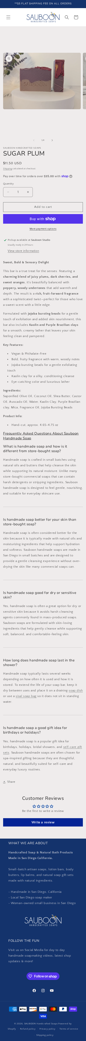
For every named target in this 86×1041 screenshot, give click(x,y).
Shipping (7, 169)
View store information (23, 251)
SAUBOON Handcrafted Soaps (41, 1023)
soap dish (76, 690)
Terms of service (68, 1029)
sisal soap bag (26, 696)
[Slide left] (33, 140)
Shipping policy (45, 1035)
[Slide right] (52, 140)
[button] (8, 17)
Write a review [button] (43, 822)
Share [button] (11, 782)
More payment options (43, 228)
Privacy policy (47, 1029)
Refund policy (28, 1029)
